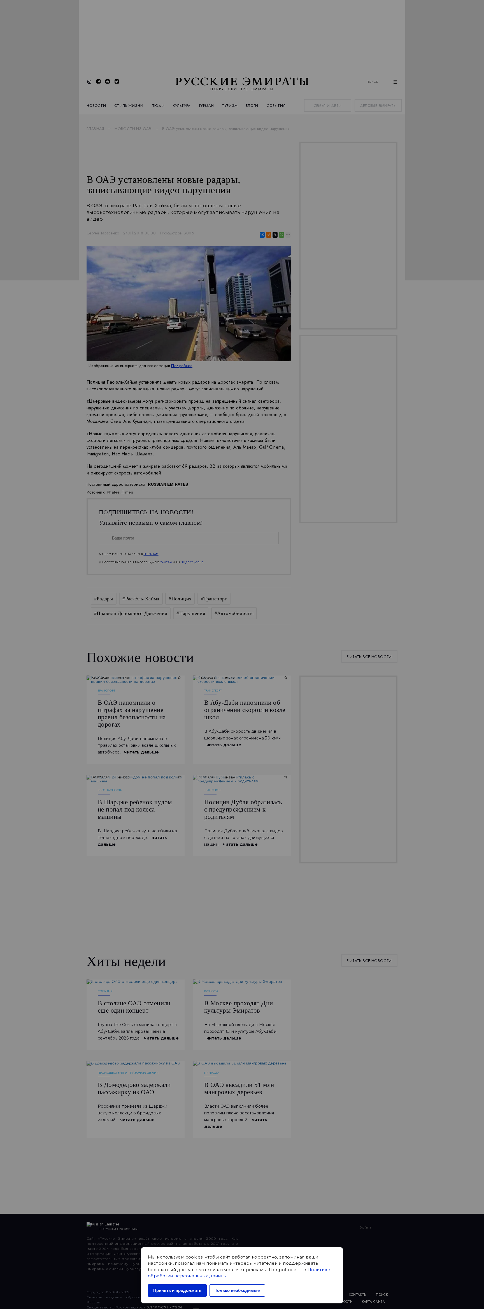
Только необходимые (237, 1290)
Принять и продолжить (177, 1290)
